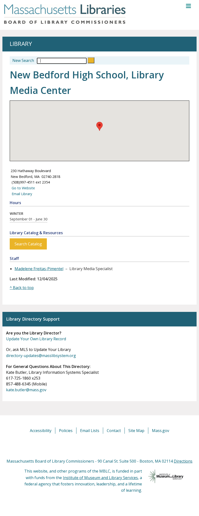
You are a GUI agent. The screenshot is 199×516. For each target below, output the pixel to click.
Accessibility (40, 430)
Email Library (21, 193)
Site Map (136, 430)
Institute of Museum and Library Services (100, 477)
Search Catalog (28, 244)
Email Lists (89, 430)
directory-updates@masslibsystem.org (41, 355)
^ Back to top (22, 287)
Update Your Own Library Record (36, 338)
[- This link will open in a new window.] (105, 445)
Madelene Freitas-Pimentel (39, 268)
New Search (23, 60)
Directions (183, 461)
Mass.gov (160, 430)
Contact (114, 430)
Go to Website (23, 188)
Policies (66, 430)
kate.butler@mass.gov (26, 389)
